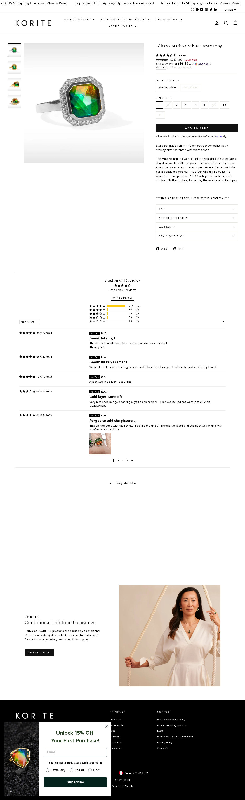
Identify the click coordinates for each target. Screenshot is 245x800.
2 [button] (118, 460)
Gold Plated (190, 87)
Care (163, 209)
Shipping (161, 67)
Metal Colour (168, 80)
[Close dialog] (106, 726)
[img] (27, 333)
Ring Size (163, 98)
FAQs (160, 730)
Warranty (167, 227)
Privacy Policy (164, 742)
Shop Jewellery (77, 19)
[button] (164, 55)
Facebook (115, 748)
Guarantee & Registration (171, 725)
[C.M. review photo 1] (100, 443)
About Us (115, 719)
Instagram (116, 742)
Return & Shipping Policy (171, 719)
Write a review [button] (122, 297)
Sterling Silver (167, 87)
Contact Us (163, 748)
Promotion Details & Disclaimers (175, 736)
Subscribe (75, 782)
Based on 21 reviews (122, 290)
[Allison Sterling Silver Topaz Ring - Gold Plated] (14, 563)
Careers (115, 736)
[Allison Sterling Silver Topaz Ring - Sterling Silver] (9, 563)
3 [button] (123, 460)
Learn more (39, 652)
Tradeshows (167, 19)
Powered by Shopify (122, 786)
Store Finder (117, 725)
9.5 (214, 105)
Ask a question (172, 236)
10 (224, 105)
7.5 (186, 105)
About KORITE (121, 26)
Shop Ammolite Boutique (123, 19)
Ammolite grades (173, 218)
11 (160, 115)
